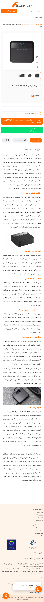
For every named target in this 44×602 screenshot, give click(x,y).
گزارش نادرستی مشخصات (31, 113)
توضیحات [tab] (34, 140)
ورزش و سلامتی (39, 515)
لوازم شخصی (38, 24)
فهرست (36, 17)
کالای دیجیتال (39, 520)
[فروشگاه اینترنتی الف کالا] (22, 4)
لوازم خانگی (40, 512)
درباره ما (41, 536)
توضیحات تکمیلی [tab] (18, 140)
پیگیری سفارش (39, 531)
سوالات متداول (39, 528)
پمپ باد (26, 24)
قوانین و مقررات (39, 533)
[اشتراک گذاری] (37, 67)
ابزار (32, 24)
